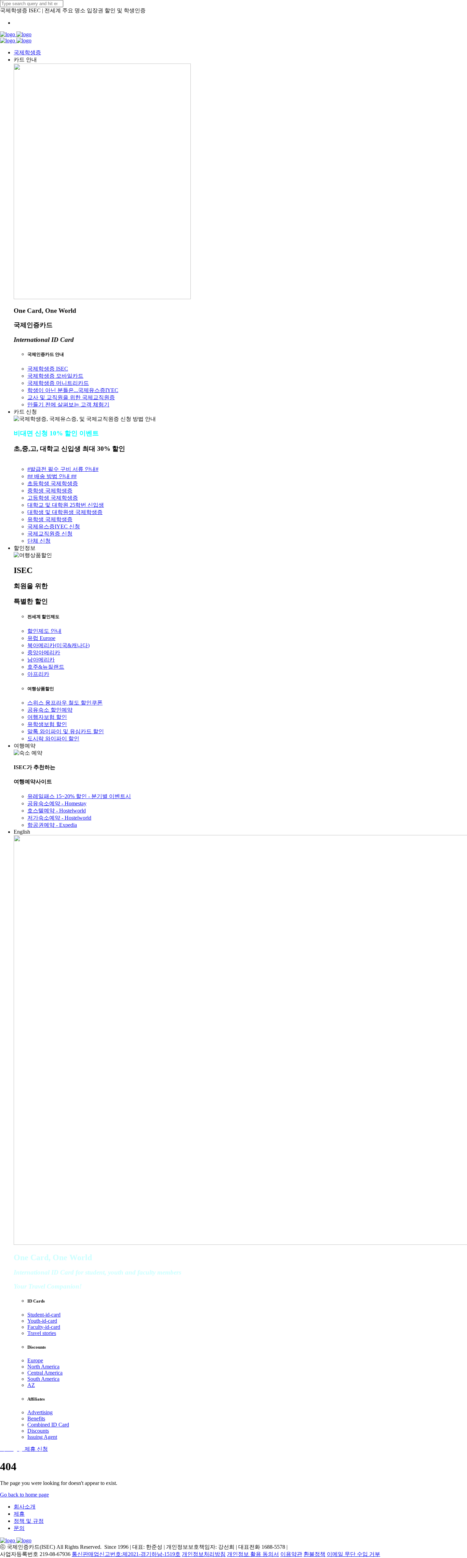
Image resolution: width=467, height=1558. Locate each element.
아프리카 (38, 674)
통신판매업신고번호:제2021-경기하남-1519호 (126, 1554)
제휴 (19, 1514)
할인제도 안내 (44, 631)
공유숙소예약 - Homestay (56, 803)
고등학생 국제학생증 (52, 498)
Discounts (38, 1431)
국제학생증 (27, 52)
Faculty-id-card (43, 1327)
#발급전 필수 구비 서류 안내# (62, 469)
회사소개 (25, 1507)
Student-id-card (44, 1315)
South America (43, 1379)
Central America (45, 1373)
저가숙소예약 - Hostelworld (59, 818)
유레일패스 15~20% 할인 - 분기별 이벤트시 (79, 796)
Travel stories (41, 1333)
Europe (35, 1360)
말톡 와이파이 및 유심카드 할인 (65, 731)
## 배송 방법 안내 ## (52, 476)
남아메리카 (41, 660)
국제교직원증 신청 (49, 534)
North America (43, 1366)
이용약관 (291, 1554)
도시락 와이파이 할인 (53, 738)
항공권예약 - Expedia (52, 825)
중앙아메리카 (43, 652)
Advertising (40, 1412)
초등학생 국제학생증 (52, 483)
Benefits (36, 1418)
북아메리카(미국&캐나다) (58, 645)
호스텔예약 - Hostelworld (56, 810)
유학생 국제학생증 (49, 519)
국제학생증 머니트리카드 (58, 383)
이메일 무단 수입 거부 (353, 1554)
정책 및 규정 (29, 1521)
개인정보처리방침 (204, 1554)
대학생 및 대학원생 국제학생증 (65, 512)
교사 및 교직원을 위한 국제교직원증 (71, 397)
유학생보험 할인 (47, 724)
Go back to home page (24, 1495)
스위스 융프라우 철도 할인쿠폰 (65, 703)
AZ (31, 1385)
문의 (19, 1528)
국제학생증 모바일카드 (55, 376)
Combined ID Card (48, 1425)
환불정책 (314, 1554)
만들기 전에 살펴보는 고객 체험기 (68, 404)
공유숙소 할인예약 (49, 710)
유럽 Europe (41, 638)
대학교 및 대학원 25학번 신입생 (65, 505)
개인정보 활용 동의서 (253, 1554)
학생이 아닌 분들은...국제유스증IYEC (72, 390)
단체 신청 (39, 541)
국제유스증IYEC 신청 (53, 526)
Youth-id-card (42, 1321)
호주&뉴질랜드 (45, 667)
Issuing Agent (42, 1437)
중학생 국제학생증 (49, 490)
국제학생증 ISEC (47, 369)
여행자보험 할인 (47, 717)
